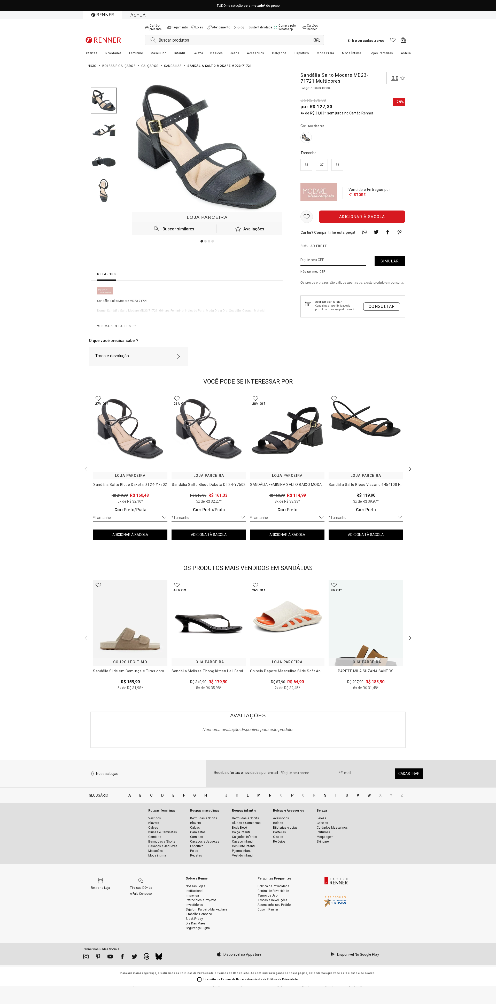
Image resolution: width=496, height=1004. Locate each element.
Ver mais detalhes (114, 326)
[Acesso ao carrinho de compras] (403, 41)
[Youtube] (110, 957)
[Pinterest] (98, 957)
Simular (390, 261)
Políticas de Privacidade (197, 973)
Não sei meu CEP (313, 272)
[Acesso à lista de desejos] (393, 41)
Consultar (382, 306)
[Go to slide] (201, 241)
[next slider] (85, 468)
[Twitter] (134, 957)
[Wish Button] (306, 217)
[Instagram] (86, 957)
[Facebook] (122, 957)
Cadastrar (409, 774)
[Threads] (146, 958)
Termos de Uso (227, 973)
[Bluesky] (159, 958)
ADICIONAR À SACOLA (130, 535)
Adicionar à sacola (362, 216)
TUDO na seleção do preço (248, 5)
